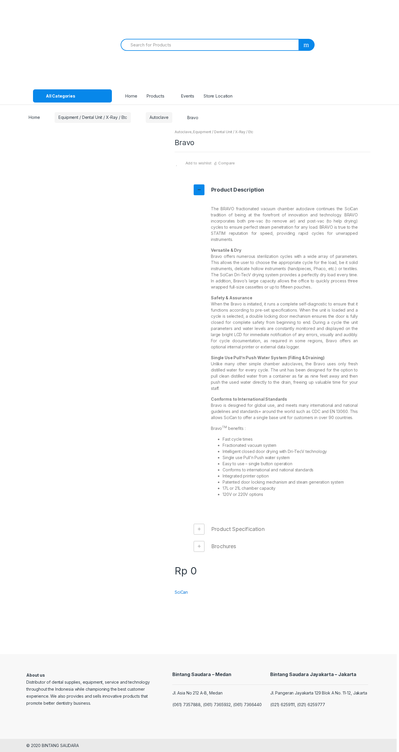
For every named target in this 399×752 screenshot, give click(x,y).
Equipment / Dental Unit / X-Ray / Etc (92, 117)
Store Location (218, 96)
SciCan (181, 592)
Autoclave (159, 117)
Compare (226, 163)
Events (187, 96)
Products (155, 96)
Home (131, 96)
